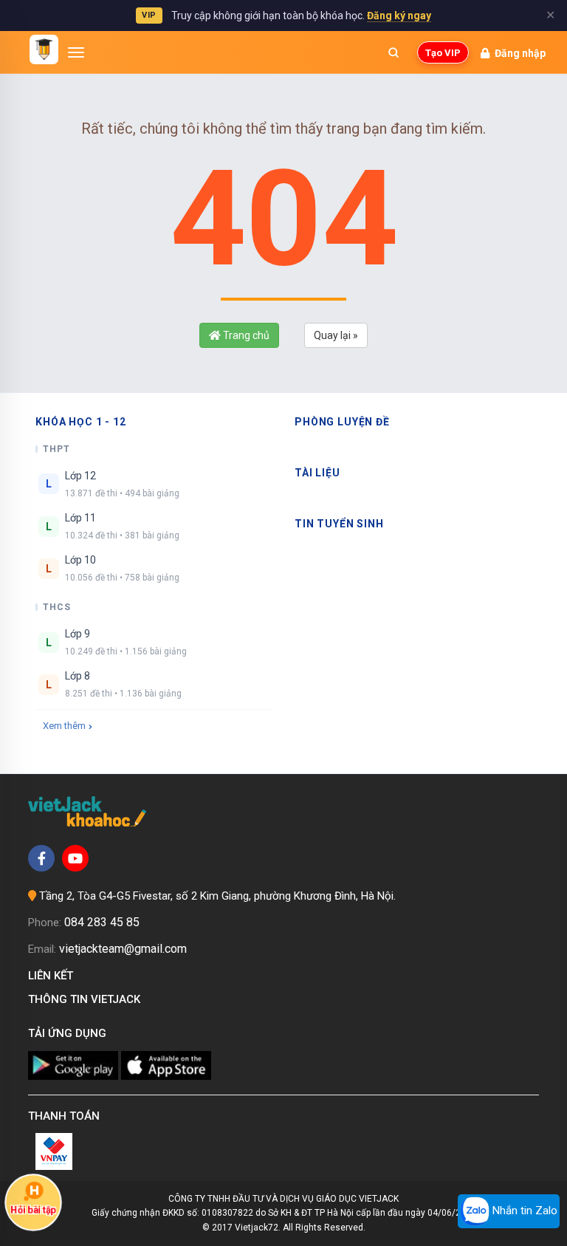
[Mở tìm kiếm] (393, 52)
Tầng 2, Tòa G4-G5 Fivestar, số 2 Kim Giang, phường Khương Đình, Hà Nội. (217, 896)
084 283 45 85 (102, 922)
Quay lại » (336, 335)
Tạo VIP (443, 52)
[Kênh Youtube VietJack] (75, 858)
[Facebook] (41, 858)
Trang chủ (245, 335)
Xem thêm (64, 725)
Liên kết (53, 975)
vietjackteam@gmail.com (123, 949)
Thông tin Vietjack (87, 999)
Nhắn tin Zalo (523, 1210)
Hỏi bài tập (33, 1210)
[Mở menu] (76, 52)
